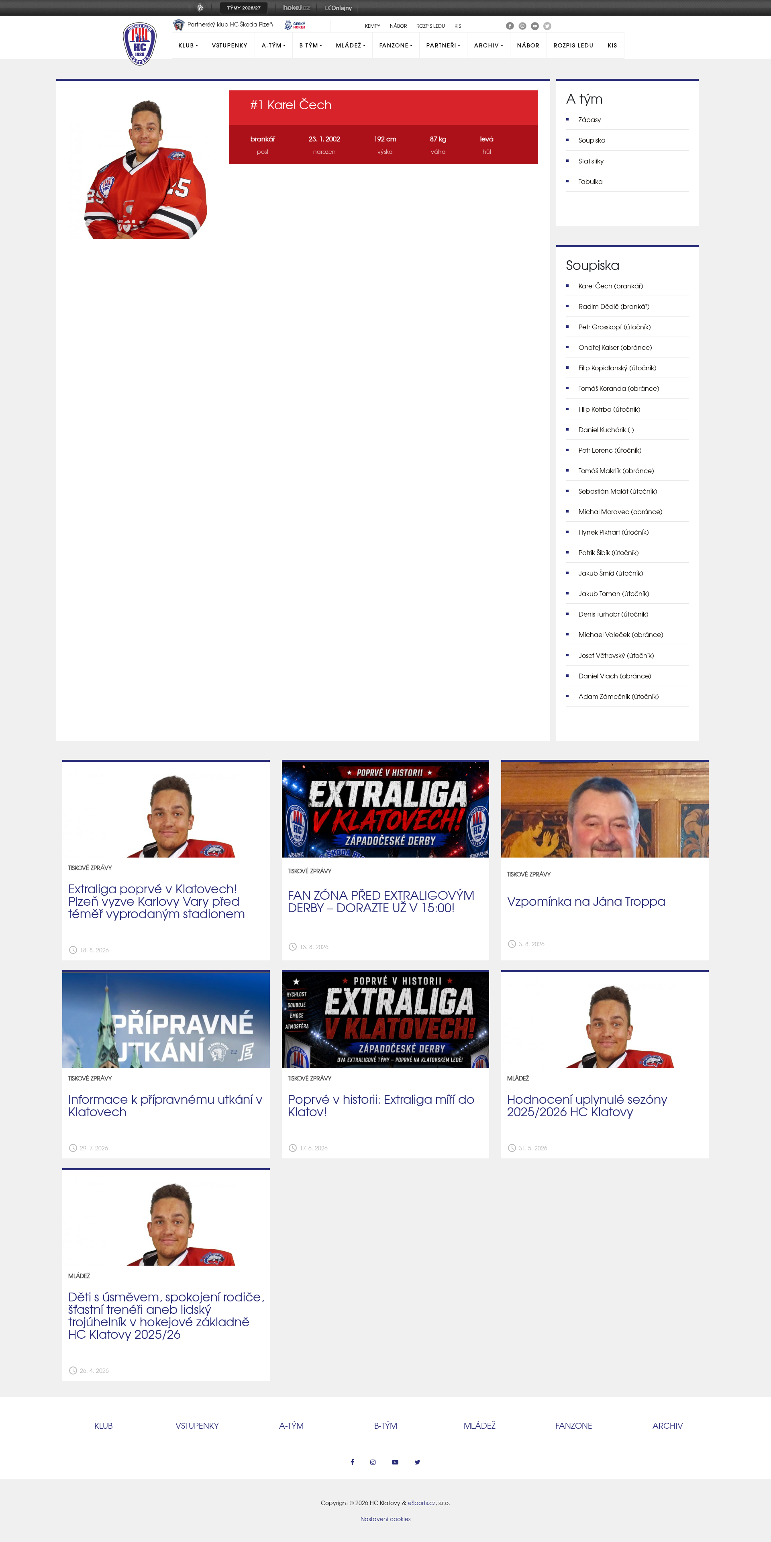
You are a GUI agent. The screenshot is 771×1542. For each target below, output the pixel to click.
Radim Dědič (614, 306)
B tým (309, 45)
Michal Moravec (621, 511)
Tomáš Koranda (619, 388)
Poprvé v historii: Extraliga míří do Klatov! (381, 1105)
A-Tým (272, 45)
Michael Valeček (621, 634)
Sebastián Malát (618, 491)
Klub (186, 45)
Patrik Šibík (609, 552)
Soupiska (592, 140)
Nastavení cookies (385, 1519)
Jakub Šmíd (611, 573)
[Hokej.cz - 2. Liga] (296, 13)
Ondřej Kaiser (615, 347)
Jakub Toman (614, 593)
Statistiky (591, 160)
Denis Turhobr (614, 614)
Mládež (348, 45)
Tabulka (591, 181)
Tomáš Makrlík (616, 470)
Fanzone (394, 45)
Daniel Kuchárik (606, 429)
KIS (458, 25)
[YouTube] (535, 25)
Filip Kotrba (609, 409)
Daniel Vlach (615, 675)
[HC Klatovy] (510, 25)
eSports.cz (421, 1503)
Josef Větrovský (616, 655)
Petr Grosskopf (615, 326)
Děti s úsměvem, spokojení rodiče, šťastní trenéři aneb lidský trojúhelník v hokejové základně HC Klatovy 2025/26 (166, 1314)
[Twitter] (547, 25)
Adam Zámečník (619, 696)
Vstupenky (230, 45)
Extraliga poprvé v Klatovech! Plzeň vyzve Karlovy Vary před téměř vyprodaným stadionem (156, 900)
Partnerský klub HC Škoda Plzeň (230, 24)
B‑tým (385, 1425)
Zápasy (590, 119)
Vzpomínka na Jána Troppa (586, 900)
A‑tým (291, 1425)
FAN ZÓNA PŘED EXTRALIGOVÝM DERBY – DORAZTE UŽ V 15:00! (381, 901)
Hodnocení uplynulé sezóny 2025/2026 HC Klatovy (587, 1105)
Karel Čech (611, 285)
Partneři (441, 45)
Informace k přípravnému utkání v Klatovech (165, 1105)
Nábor (398, 25)
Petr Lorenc (610, 450)
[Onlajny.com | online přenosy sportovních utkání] (340, 13)
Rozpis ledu (430, 25)
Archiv (486, 45)
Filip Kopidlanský (618, 367)
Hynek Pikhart (614, 532)
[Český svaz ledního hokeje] (203, 13)
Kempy (372, 25)
